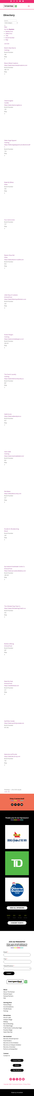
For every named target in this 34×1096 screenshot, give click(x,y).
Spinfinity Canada (9, 721)
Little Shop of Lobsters (11, 295)
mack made (7, 452)
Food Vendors (7, 1041)
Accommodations (8, 1007)
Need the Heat (8, 681)
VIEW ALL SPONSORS (17, 908)
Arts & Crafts (7, 1017)
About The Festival (8, 992)
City (5, 959)
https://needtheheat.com (11, 685)
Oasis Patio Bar (7, 1032)
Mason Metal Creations (11, 63)
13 (8, 792)
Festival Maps (7, 1005)
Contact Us (6, 1055)
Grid (8, 44)
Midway (5, 1022)
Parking (5, 1011)
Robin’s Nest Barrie (10, 48)
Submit (9, 973)
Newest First (9, 31)
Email (5, 952)
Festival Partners (8, 996)
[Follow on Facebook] (14, 1)
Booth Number (9, 38)
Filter (5, 27)
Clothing (6, 50)
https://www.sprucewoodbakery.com (15, 571)
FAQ (4, 998)
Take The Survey (17, 1070)
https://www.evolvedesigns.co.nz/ (14, 339)
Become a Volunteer (9, 1047)
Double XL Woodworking (11, 529)
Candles (6, 103)
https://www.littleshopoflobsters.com (15, 299)
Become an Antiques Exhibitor (12, 1045)
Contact (6, 1053)
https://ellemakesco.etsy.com (12, 493)
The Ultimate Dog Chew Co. (12, 606)
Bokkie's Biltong (9, 644)
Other (6, 184)
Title (6, 35)
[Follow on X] (17, 1)
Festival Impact (7, 994)
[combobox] (17, 968)
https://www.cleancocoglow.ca (13, 105)
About (5, 990)
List (5, 44)
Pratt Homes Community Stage (12, 1028)
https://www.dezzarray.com (12, 756)
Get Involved (7, 1036)
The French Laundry (10, 374)
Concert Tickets (17, 1060)
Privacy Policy (26, 1084)
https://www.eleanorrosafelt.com (14, 259)
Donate (17, 1065)
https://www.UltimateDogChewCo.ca (15, 608)
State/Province (9, 966)
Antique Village (7, 1019)
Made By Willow (9, 182)
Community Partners (17, 1084)
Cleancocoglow (8, 101)
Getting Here (7, 1002)
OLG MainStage (8, 1026)
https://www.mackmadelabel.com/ (14, 456)
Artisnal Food (8, 297)
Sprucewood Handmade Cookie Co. (14, 566)
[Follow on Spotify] (23, 1)
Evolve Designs (8, 335)
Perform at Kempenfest (10, 1049)
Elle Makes (7, 491)
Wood (6, 531)
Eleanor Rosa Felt (9, 255)
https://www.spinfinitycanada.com (14, 723)
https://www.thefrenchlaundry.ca (13, 379)
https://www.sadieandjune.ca (12, 416)
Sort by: (9, 29)
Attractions (7, 1015)
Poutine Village (7, 1030)
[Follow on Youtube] (20, 1)
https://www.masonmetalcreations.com (15, 65)
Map (6, 40)
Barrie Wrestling (8, 1024)
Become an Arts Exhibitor (10, 1043)
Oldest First (8, 33)
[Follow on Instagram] (11, 1)
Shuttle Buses (7, 1009)
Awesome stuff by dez (10, 754)
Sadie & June (8, 414)
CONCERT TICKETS (17, 923)
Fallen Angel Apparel (10, 140)
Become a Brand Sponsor (11, 1039)
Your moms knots (9, 220)
